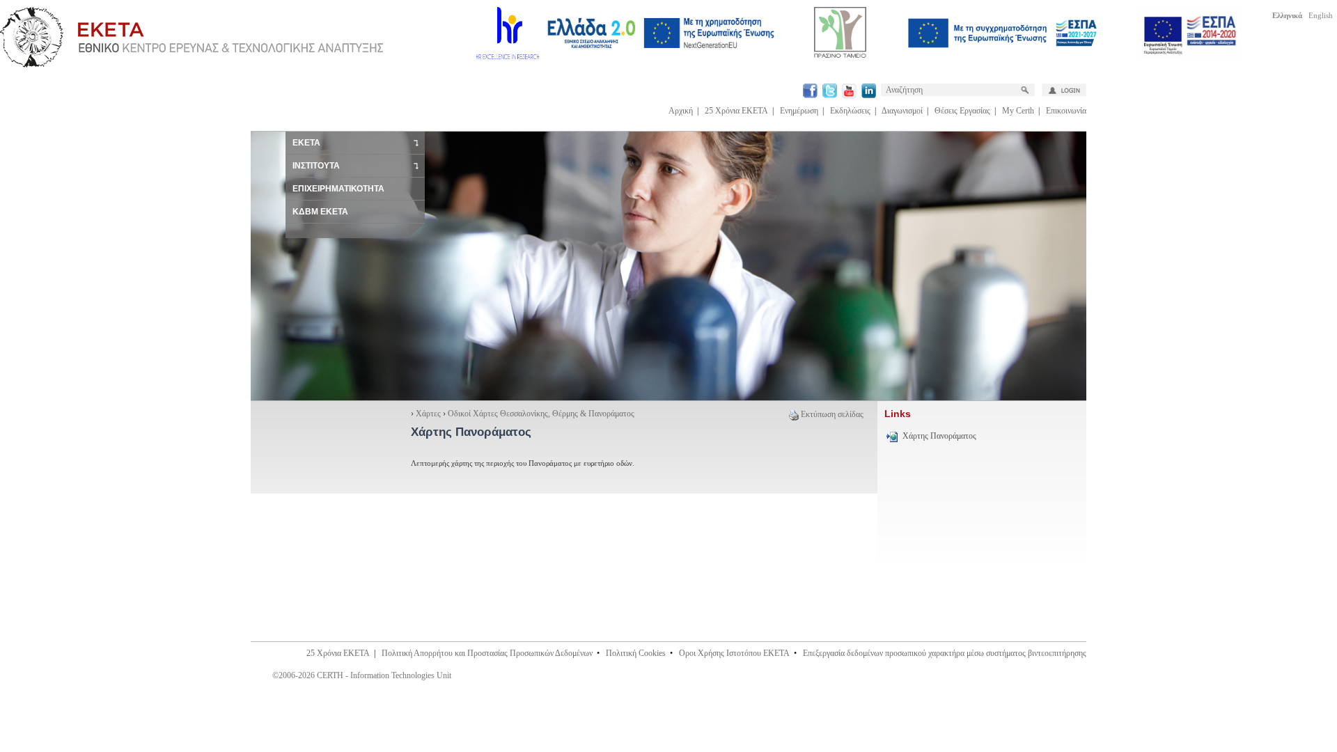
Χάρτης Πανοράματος (939, 436)
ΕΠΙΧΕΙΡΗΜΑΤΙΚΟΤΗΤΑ (338, 189)
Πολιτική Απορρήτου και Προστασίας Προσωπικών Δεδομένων (487, 653)
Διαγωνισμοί (902, 111)
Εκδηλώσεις (850, 111)
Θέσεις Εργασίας (962, 111)
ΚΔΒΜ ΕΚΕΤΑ (320, 212)
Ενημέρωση (799, 111)
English (1320, 15)
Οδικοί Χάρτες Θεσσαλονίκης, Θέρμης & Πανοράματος (541, 413)
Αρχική (680, 111)
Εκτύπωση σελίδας (832, 414)
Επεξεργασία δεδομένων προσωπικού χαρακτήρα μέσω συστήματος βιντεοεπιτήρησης (944, 653)
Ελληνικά (1287, 15)
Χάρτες (428, 413)
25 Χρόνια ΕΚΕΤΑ (736, 111)
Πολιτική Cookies (636, 653)
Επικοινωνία (1066, 111)
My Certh (1018, 111)
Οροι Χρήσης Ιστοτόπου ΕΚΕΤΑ (734, 653)
